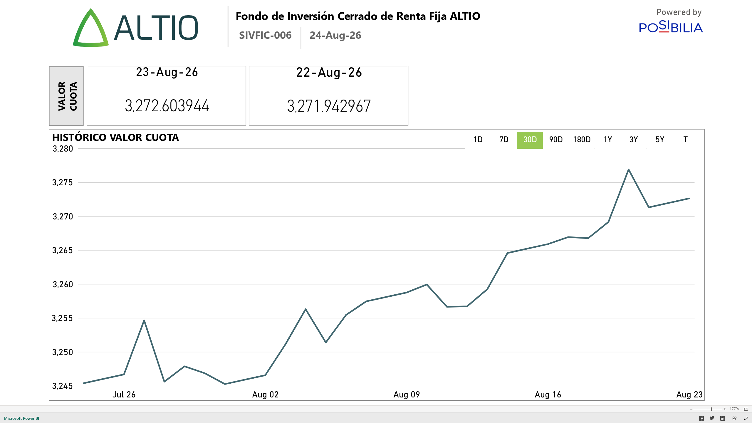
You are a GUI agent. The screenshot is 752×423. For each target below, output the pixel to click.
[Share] (734, 418)
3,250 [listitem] (62, 353)
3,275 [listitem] (62, 183)
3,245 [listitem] (62, 387)
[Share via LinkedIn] (722, 419)
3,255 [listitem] (62, 319)
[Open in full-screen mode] (746, 419)
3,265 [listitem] (62, 251)
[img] (135, 28)
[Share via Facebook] (701, 419)
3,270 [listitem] (63, 217)
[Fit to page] (744, 409)
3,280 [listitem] (63, 149)
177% (734, 409)
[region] (376, 202)
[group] (429, 18)
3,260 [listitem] (63, 285)
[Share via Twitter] (712, 419)
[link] (478, 140)
